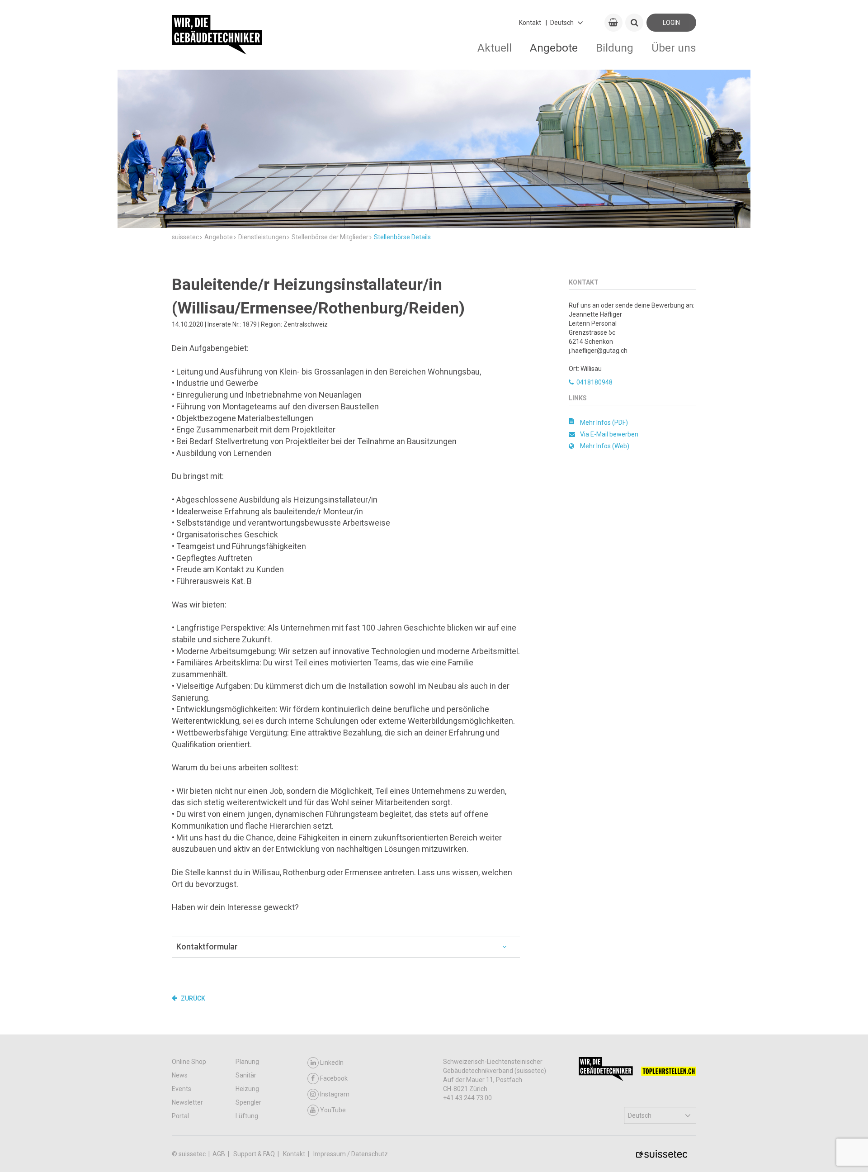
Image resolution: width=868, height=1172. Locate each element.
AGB (219, 1154)
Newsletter (187, 1102)
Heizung (247, 1088)
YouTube (333, 1110)
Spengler (248, 1102)
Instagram (334, 1094)
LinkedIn (332, 1062)
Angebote (554, 47)
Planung (247, 1061)
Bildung (614, 47)
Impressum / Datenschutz (350, 1154)
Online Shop (189, 1061)
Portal (180, 1116)
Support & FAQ (254, 1154)
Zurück (192, 998)
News (180, 1075)
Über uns (673, 47)
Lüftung (247, 1116)
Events (181, 1088)
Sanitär (246, 1075)
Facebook (334, 1078)
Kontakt (530, 22)
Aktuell (494, 47)
